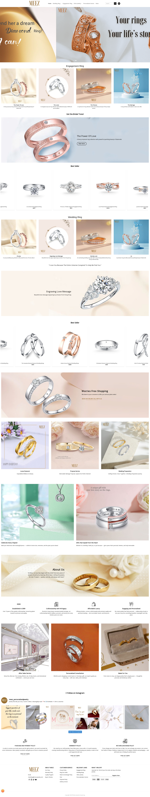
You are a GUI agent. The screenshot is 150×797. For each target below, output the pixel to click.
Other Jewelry (77, 3)
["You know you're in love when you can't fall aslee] (38, 717)
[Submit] (115, 3)
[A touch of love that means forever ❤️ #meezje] (137, 717)
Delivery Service (64, 781)
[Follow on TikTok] (33, 780)
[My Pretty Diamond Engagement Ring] (119, 187)
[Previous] (5, 31)
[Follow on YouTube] (36, 780)
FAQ (61, 777)
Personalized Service (88, 3)
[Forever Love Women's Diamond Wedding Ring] (50, 344)
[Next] (145, 31)
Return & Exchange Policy (66, 774)
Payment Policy (63, 779)
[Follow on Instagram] (31, 780)
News (97, 3)
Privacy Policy (63, 770)
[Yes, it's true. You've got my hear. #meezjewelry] (87, 717)
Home (49, 3)
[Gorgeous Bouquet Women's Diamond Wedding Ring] (124, 344)
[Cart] (119, 3)
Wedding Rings (80, 772)
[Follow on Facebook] (29, 780)
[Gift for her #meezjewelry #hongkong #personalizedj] (112, 717)
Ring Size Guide (64, 772)
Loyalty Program (49, 774)
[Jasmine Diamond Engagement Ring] (46, 187)
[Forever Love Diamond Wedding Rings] (87, 344)
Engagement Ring (67, 3)
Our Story (47, 770)
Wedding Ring (56, 3)
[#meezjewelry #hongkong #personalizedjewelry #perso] (63, 717)
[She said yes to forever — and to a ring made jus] (13, 717)
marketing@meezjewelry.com (35, 777)
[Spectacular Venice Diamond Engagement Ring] (83, 187)
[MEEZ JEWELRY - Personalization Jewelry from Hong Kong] (34, 3)
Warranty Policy (49, 772)
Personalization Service (82, 777)
